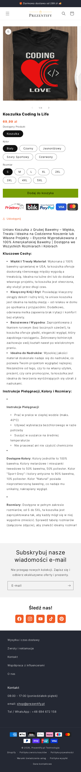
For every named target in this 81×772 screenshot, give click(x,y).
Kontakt (13, 656)
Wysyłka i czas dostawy (24, 639)
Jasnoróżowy (52, 148)
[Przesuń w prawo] (49, 108)
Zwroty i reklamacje (21, 648)
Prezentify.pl (38, 747)
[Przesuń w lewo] (32, 108)
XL (44, 171)
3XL (9, 180)
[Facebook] (19, 619)
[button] (7, 13)
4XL (25, 180)
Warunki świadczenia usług (31, 758)
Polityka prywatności (62, 752)
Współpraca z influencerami (26, 665)
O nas (11, 673)
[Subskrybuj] (69, 585)
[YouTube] (40, 619)
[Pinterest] (61, 619)
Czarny (28, 148)
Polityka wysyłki (59, 758)
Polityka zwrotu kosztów (33, 752)
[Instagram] (30, 619)
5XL (40, 180)
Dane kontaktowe (42, 764)
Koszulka (13, 133)
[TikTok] (51, 619)
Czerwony (46, 156)
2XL (57, 171)
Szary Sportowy (18, 156)
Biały (10, 148)
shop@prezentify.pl (31, 704)
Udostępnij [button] (14, 218)
